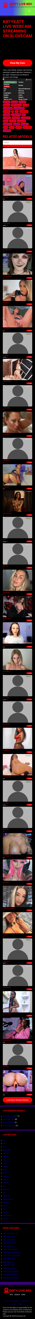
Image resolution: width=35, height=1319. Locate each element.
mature (6, 1183)
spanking (6, 118)
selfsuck (6, 1196)
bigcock (6, 1153)
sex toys (22, 102)
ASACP (17, 1295)
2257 (14, 1304)
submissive (25, 118)
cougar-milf (16, 115)
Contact (20, 1304)
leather (25, 105)
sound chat (7, 124)
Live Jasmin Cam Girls (11, 1256)
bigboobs (6, 1150)
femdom (6, 105)
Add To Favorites (10, 82)
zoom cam (21, 121)
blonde (5, 1156)
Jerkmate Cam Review (11, 1252)
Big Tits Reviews (9, 1243)
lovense (6, 1179)
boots (5, 127)
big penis (24, 124)
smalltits (6, 1202)
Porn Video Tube (9, 1268)
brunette (6, 1160)
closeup (14, 102)
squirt (5, 1206)
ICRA (23, 1295)
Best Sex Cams (9, 1236)
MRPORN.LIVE (8, 1262)
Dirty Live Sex (21, 4)
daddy (5, 1166)
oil (12, 111)
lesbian (6, 1176)
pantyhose (24, 111)
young (5, 1219)
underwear (27, 127)
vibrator (13, 121)
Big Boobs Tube (9, 1240)
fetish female (16, 105)
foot (23, 115)
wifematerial (8, 1215)
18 (4, 1140)
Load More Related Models (17, 1100)
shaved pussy (8, 1199)
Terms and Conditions (12, 1301)
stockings (16, 118)
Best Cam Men (8, 1122)
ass (4, 1147)
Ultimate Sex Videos (11, 1278)
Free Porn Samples (10, 1249)
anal (4, 1143)
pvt (4, 1193)
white (5, 1212)
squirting (6, 131)
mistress (6, 1189)
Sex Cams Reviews (10, 1275)
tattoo (5, 121)
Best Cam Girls (8, 1119)
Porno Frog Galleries (10, 1271)
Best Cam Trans (9, 1126)
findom (5, 1170)
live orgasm (7, 108)
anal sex (6, 102)
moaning (6, 111)
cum (5, 1163)
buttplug (6, 115)
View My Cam (17, 63)
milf (4, 1186)
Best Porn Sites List (10, 1233)
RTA (11, 1295)
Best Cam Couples (10, 1116)
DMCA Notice (25, 1301)
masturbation (19, 108)
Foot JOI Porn (8, 1246)
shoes (12, 127)
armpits (16, 124)
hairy (5, 1173)
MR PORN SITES (9, 1259)
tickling (18, 127)
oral (16, 111)
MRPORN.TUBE (9, 1265)
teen (5, 1209)
